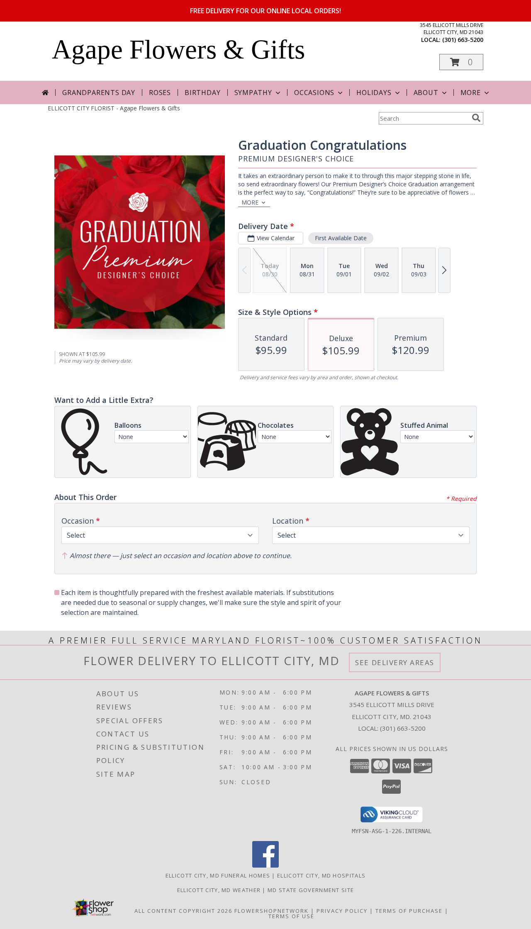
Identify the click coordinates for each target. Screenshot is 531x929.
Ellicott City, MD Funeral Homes (218, 875)
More (470, 92)
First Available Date (341, 238)
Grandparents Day (98, 92)
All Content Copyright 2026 (183, 910)
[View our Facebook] (265, 865)
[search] (476, 117)
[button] (461, 62)
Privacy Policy (342, 910)
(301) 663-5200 (462, 40)
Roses (160, 92)
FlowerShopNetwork (271, 910)
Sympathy (253, 92)
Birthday (202, 92)
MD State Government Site (311, 890)
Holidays (373, 92)
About (426, 92)
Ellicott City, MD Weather (219, 890)
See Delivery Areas (394, 662)
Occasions (314, 92)
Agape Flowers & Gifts (178, 49)
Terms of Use (291, 916)
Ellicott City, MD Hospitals (321, 875)
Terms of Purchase (409, 910)
